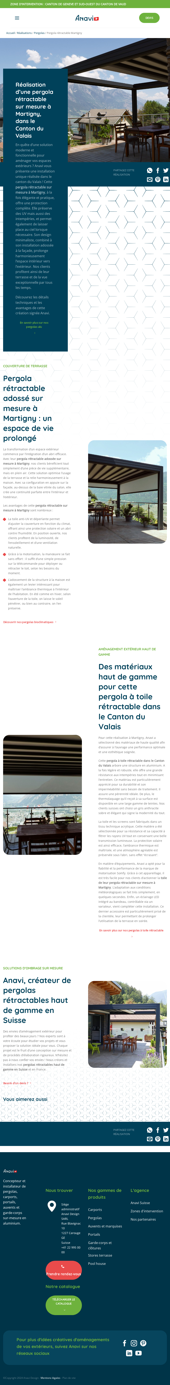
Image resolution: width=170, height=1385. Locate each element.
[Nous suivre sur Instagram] (134, 1343)
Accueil (10, 33)
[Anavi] (87, 18)
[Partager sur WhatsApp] (149, 171)
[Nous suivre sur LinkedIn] (129, 1353)
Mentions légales (50, 1378)
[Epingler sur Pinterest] (157, 180)
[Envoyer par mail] (149, 180)
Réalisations (24, 33)
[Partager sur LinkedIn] (166, 180)
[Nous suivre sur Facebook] (124, 1343)
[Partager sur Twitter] (166, 171)
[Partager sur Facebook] (157, 171)
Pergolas (39, 33)
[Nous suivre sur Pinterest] (143, 1343)
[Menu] (17, 18)
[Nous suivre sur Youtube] (138, 1353)
